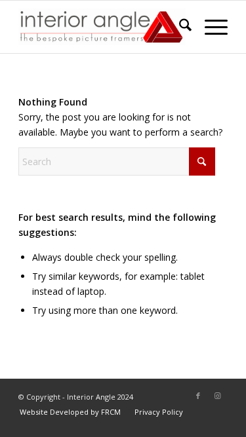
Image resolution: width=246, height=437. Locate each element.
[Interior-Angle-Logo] (102, 27)
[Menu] (210, 27)
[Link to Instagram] (218, 396)
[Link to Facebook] (198, 396)
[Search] (179, 27)
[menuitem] (179, 27)
